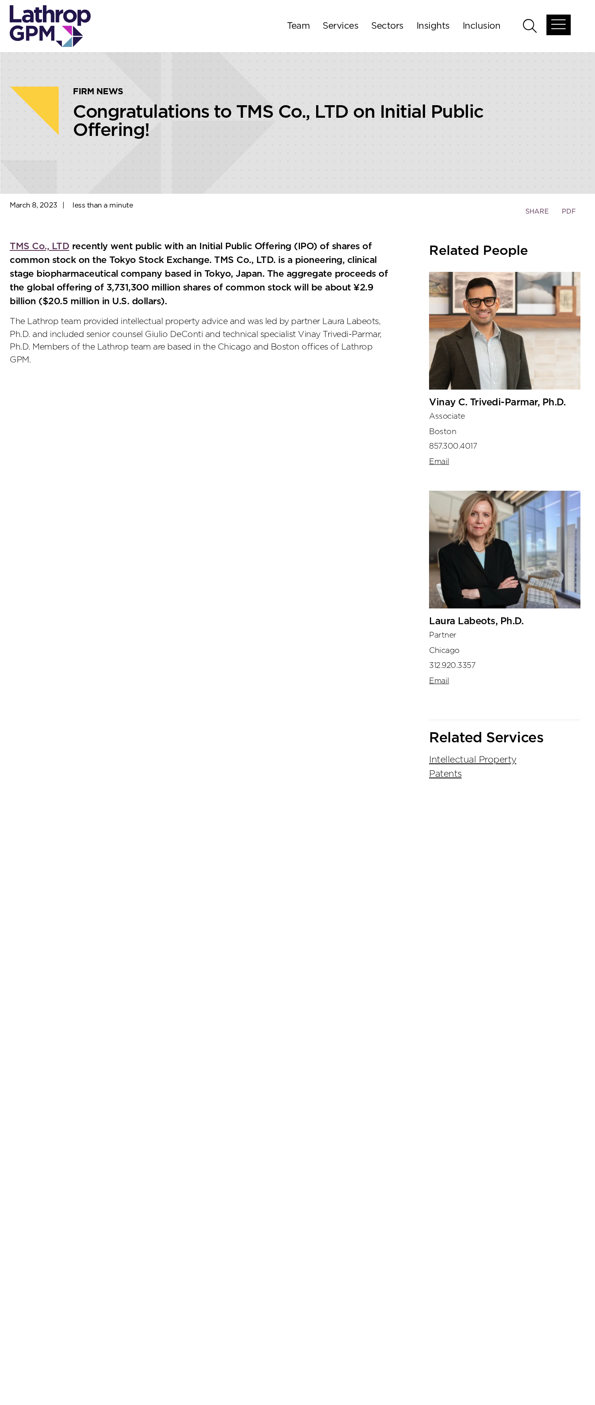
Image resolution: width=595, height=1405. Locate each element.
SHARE (537, 215)
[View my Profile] (504, 331)
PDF (569, 211)
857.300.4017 (453, 446)
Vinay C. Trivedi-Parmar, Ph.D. (497, 402)
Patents (445, 774)
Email (439, 462)
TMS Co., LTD (39, 246)
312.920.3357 (452, 666)
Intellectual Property (472, 760)
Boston (442, 432)
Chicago (444, 650)
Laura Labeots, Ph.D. (476, 621)
